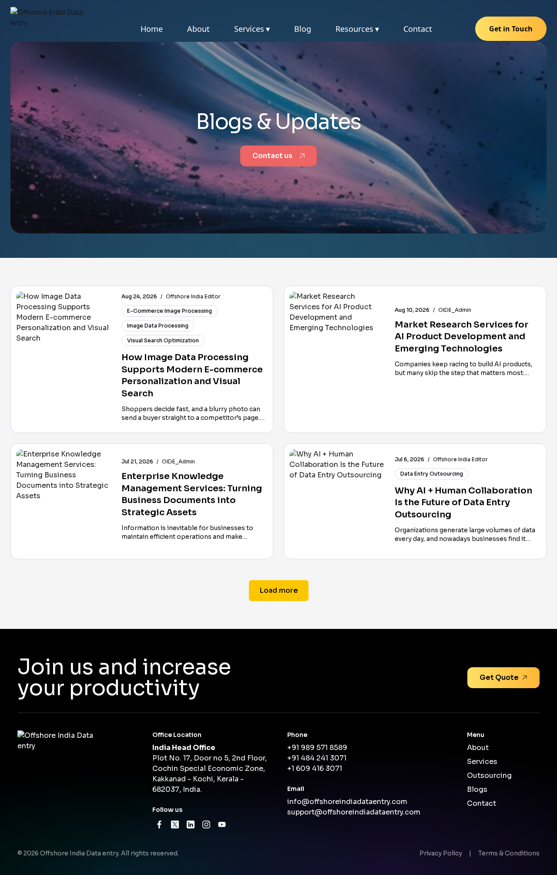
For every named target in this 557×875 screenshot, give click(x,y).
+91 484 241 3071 (316, 758)
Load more (278, 590)
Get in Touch (511, 29)
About (198, 29)
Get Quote (499, 677)
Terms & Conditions (509, 853)
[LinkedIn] (191, 824)
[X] (175, 824)
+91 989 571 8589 (317, 747)
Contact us (272, 155)
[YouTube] (222, 824)
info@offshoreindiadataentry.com (347, 801)
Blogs (477, 789)
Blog (302, 29)
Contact (417, 29)
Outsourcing (489, 775)
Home (152, 29)
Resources (357, 29)
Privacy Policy (440, 853)
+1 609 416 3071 (314, 768)
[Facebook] (159, 824)
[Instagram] (206, 824)
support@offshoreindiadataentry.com (353, 812)
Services (252, 29)
